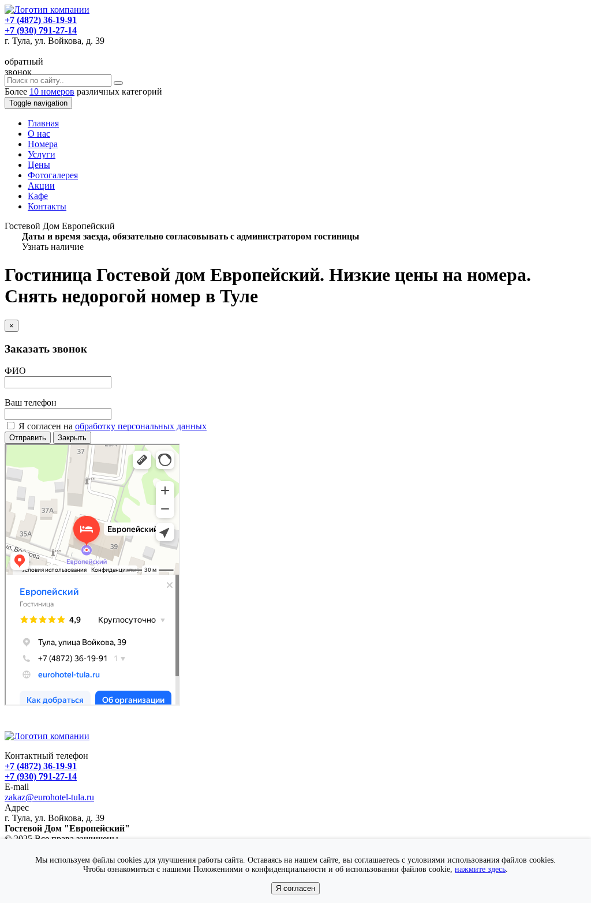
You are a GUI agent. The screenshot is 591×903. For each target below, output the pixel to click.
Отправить (27, 437)
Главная (43, 123)
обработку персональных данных (141, 426)
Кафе (38, 196)
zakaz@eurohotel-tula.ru (49, 797)
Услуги (41, 154)
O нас (39, 133)
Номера (43, 144)
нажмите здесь (480, 869)
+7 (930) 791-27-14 (41, 30)
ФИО (15, 371)
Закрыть (72, 437)
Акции (41, 185)
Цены (39, 165)
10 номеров (51, 91)
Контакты (47, 206)
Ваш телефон (31, 402)
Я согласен (295, 888)
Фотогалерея (53, 175)
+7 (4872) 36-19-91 (41, 20)
